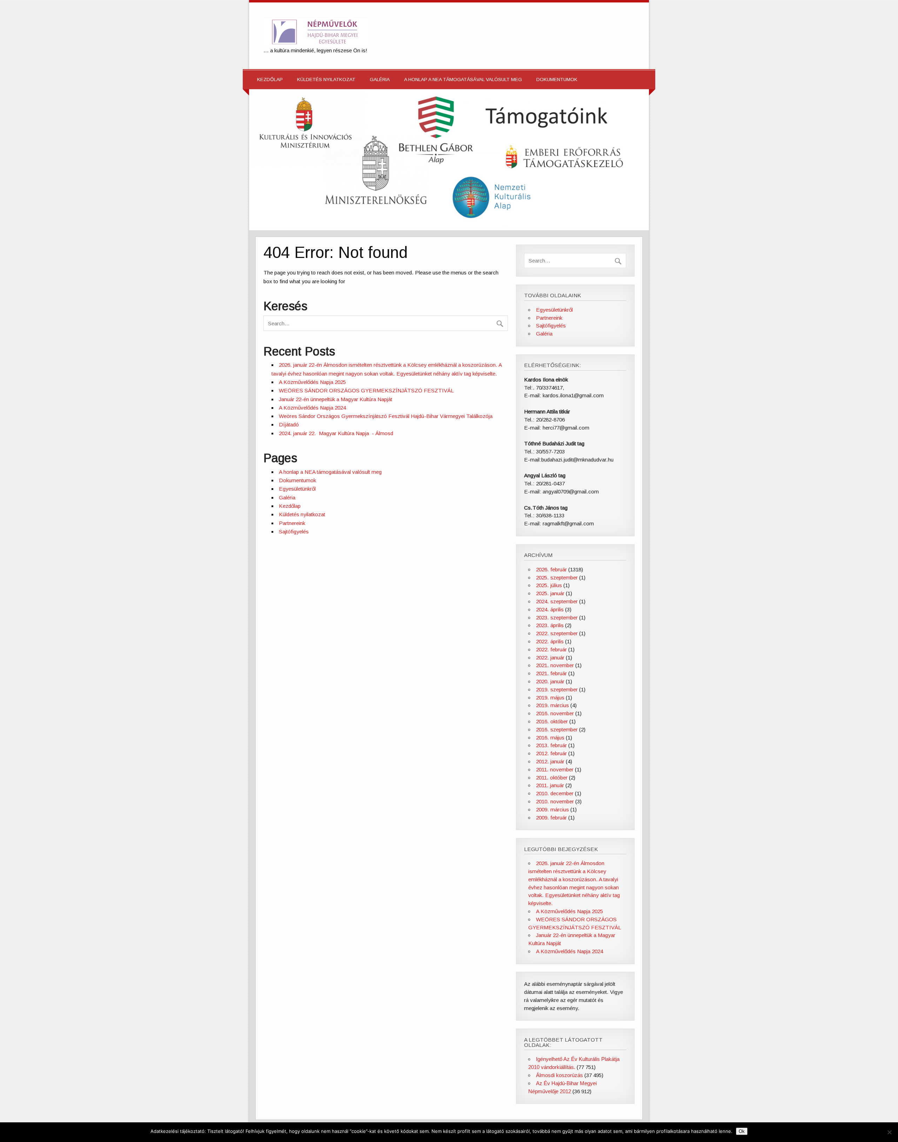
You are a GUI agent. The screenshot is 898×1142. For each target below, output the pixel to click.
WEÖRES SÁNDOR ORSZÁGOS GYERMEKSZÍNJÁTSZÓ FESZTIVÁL (366, 390)
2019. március (552, 705)
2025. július (549, 585)
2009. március (552, 809)
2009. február (551, 818)
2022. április (550, 641)
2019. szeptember (557, 689)
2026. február (551, 569)
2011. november (555, 769)
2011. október (552, 778)
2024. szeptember (557, 601)
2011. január (550, 785)
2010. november (555, 801)
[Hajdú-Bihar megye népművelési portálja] (315, 43)
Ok (742, 1131)
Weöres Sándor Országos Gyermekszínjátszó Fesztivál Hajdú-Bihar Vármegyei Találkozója (385, 416)
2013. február (551, 745)
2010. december (555, 793)
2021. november (555, 665)
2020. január (550, 681)
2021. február (551, 673)
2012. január (550, 761)
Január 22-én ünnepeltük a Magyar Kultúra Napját (335, 399)
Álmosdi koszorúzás (559, 1075)
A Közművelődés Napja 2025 (312, 382)
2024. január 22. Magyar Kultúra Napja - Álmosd (336, 433)
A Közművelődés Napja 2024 (312, 408)
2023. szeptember (557, 617)
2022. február (551, 649)
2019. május (550, 698)
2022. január (550, 657)
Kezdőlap (270, 79)
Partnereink (292, 523)
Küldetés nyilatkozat (326, 79)
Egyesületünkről (297, 489)
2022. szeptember (557, 633)
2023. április (550, 625)
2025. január (550, 593)
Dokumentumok (556, 79)
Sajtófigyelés (294, 532)
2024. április (550, 609)
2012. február (551, 753)
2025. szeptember (557, 577)
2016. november (555, 713)
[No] (889, 1132)
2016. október (552, 721)
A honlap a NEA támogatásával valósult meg (463, 79)
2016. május (550, 738)
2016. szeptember (557, 729)
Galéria (380, 79)
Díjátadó (289, 424)
